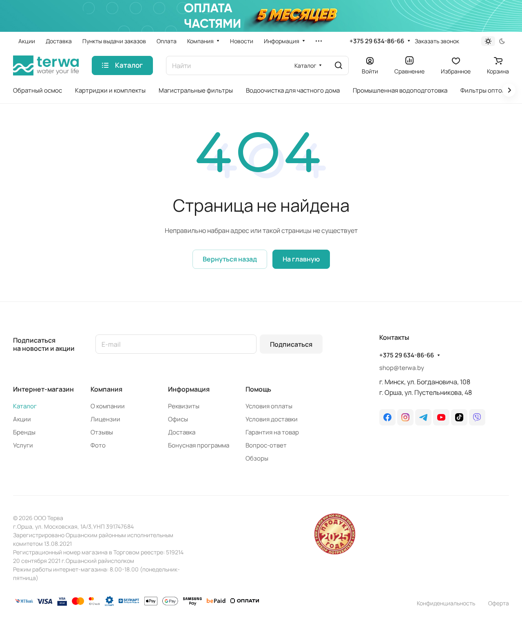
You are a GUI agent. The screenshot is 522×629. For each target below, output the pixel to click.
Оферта (498, 603)
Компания (106, 389)
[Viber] (477, 417)
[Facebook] (387, 417)
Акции (22, 419)
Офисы (178, 419)
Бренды (24, 432)
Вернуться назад (230, 259)
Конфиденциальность (446, 603)
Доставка (181, 432)
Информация (189, 389)
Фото (98, 445)
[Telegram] (423, 417)
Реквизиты (183, 406)
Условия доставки (272, 419)
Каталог (25, 406)
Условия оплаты (269, 406)
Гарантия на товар (272, 432)
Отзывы (102, 432)
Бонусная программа (198, 445)
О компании (108, 406)
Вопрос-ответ (266, 445)
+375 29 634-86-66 (376, 41)
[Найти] (338, 65)
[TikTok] (459, 417)
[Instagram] (405, 417)
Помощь (258, 389)
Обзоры (257, 458)
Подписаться (291, 344)
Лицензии (105, 419)
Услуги (23, 445)
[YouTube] (441, 417)
